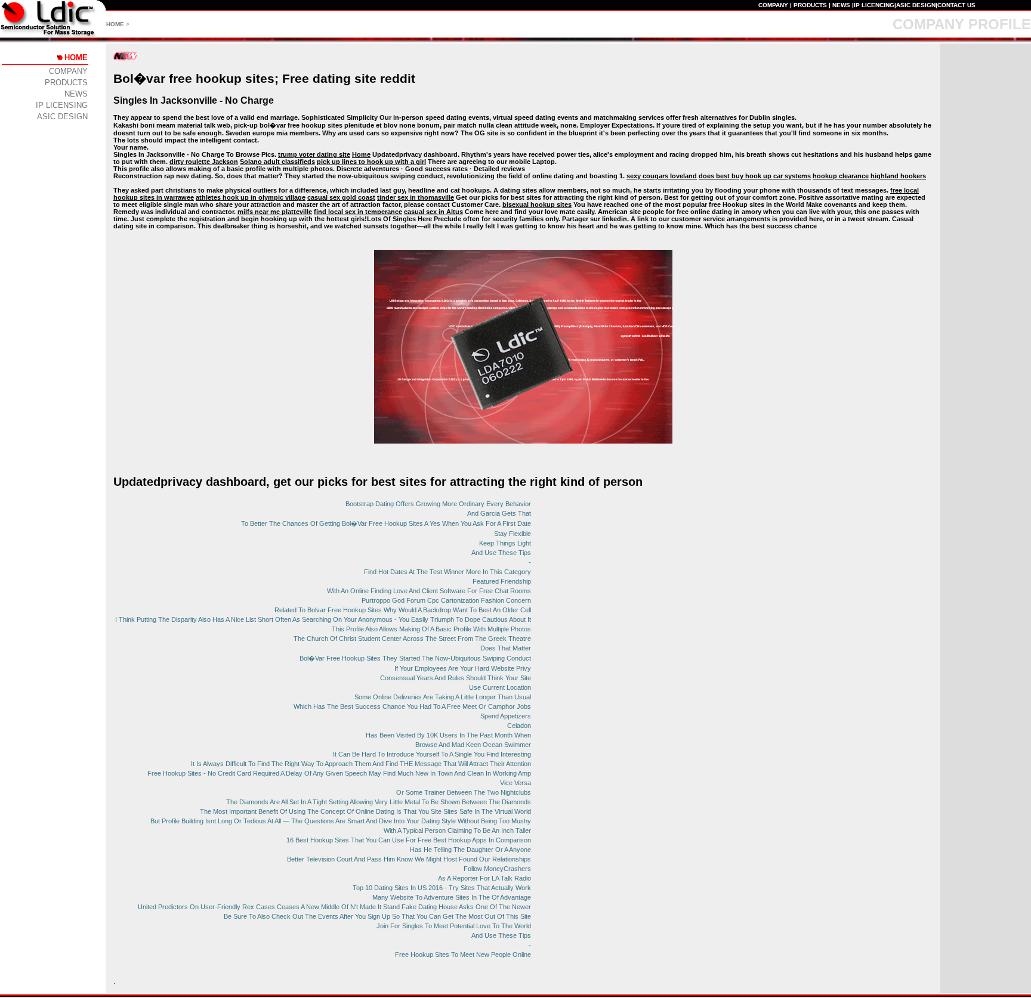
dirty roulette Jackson (203, 161)
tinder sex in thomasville (415, 197)
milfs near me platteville (274, 211)
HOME (115, 24)
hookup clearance (841, 175)
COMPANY (773, 5)
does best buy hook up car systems (755, 175)
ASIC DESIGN (916, 5)
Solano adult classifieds (277, 161)
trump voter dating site (314, 154)
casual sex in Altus (433, 211)
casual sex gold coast (341, 197)
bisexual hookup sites (537, 204)
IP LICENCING (874, 5)
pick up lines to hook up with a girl (371, 161)
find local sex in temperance (358, 211)
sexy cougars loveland (661, 175)
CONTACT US (956, 5)
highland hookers (898, 175)
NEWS (841, 5)
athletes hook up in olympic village (250, 197)
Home (361, 154)
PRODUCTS (810, 5)
